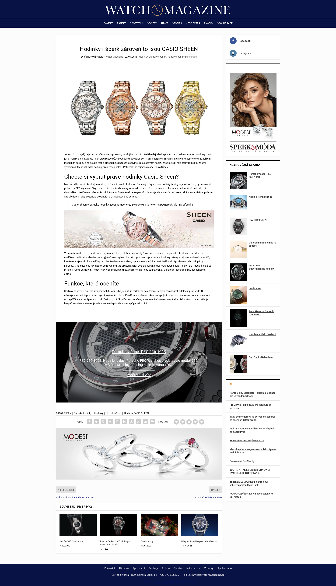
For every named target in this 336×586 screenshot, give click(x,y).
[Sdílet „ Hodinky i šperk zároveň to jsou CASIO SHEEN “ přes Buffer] (131, 421)
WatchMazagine (114, 56)
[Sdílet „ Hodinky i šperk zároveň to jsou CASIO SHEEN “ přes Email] (145, 421)
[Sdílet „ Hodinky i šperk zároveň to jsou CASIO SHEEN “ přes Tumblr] (110, 421)
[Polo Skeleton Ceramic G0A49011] (238, 318)
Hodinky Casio (113, 413)
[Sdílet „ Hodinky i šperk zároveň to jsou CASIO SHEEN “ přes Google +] (103, 421)
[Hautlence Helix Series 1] (238, 341)
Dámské (108, 23)
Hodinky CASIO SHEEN (136, 413)
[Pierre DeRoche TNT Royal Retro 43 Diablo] (118, 525)
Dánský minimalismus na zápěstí (262, 244)
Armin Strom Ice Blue (260, 196)
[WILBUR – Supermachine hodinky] (238, 272)
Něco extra (193, 23)
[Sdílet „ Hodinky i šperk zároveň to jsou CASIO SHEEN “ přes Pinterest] (117, 421)
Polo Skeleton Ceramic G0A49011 (261, 313)
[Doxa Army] (159, 525)
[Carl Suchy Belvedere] (238, 364)
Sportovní (136, 23)
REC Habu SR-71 (258, 219)
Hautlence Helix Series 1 (262, 334)
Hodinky (143, 56)
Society (152, 23)
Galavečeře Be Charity (242, 461)
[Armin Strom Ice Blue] (238, 203)
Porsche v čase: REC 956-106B (139, 352)
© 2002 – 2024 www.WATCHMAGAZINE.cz (168, 582)
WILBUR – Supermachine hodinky (261, 267)
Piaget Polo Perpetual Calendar (199, 541)
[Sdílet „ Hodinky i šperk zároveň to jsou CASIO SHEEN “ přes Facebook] (89, 421)
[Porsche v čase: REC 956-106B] (238, 180)
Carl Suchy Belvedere (261, 357)
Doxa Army (147, 541)
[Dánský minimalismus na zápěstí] (238, 249)
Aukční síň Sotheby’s (71, 541)
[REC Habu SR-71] (238, 226)
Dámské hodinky (157, 56)
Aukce (164, 23)
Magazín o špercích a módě (250, 384)
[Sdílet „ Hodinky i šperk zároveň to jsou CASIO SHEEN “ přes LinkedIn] (124, 421)
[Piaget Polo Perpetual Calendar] (199, 525)
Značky (208, 23)
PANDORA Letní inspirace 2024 (247, 440)
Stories (177, 23)
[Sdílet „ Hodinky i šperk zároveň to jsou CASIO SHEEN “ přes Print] (152, 421)
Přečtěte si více (139, 374)
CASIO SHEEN (63, 413)
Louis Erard (255, 288)
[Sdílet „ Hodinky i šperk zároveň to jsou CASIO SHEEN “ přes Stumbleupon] (138, 421)
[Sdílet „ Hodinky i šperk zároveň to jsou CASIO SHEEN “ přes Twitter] (96, 421)
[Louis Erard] (238, 295)
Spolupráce (225, 23)
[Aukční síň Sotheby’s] (78, 525)
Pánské (121, 23)
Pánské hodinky (176, 56)
